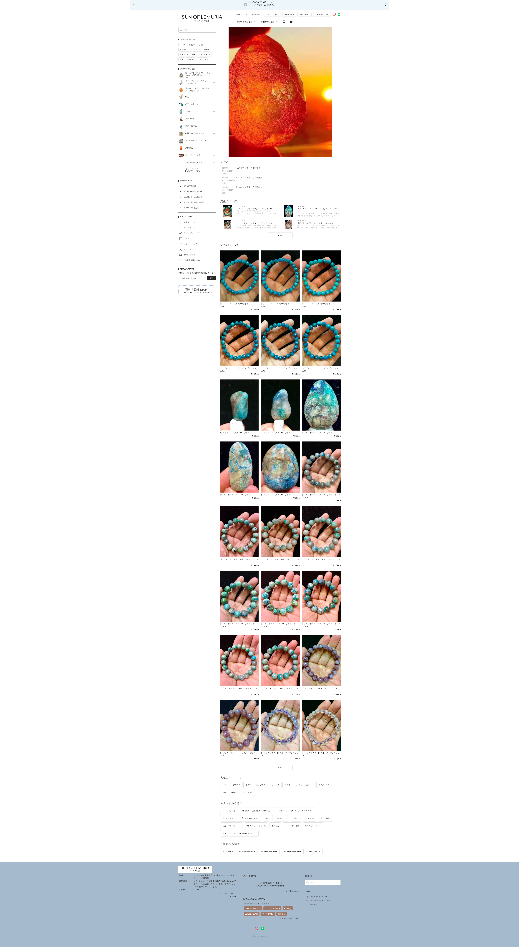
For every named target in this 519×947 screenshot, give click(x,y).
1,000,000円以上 (313, 851)
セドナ (225, 785)
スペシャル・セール (193, 162)
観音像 (287, 785)
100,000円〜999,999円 (292, 851)
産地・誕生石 (191, 126)
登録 (211, 278)
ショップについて (272, 14)
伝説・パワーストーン (194, 133)
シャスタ (275, 785)
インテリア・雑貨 (193, 155)
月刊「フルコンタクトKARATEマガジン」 (194, 170)
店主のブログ (242, 14)
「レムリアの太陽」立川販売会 (248, 177)
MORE (280, 235)
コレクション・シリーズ (195, 141)
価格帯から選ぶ (268, 21)
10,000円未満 (227, 851)
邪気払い (235, 792)
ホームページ (256, 14)
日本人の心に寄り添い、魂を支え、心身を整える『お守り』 (197, 75)
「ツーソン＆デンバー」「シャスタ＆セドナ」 (197, 89)
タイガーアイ (324, 785)
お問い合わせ (304, 14)
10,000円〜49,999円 (247, 851)
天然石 (188, 111)
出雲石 (248, 785)
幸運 (224, 792)
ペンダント (248, 792)
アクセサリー (191, 119)
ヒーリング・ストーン (304, 785)
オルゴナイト (261, 785)
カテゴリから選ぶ (245, 21)
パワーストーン (192, 104)
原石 (187, 97)
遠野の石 (189, 148)
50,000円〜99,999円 (269, 851)
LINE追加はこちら (322, 14)
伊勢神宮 (236, 785)
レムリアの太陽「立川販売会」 (248, 168)
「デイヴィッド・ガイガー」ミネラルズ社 (197, 82)
